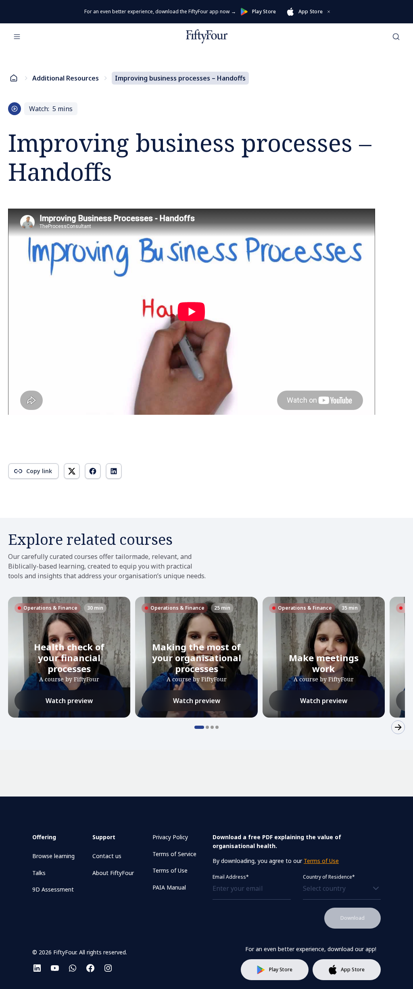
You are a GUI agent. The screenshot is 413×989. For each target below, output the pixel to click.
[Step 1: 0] (199, 727)
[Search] (396, 37)
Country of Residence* (329, 876)
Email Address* (231, 876)
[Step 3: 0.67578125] (212, 727)
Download (352, 918)
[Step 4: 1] (217, 727)
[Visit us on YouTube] (55, 968)
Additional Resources (65, 78)
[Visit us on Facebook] (90, 968)
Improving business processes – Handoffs (180, 78)
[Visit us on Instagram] (108, 968)
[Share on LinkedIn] (114, 471)
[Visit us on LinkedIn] (37, 968)
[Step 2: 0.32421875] (207, 727)
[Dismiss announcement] (328, 11)
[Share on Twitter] (72, 471)
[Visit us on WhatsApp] (72, 968)
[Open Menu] (17, 37)
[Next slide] (398, 727)
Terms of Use (321, 861)
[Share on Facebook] (93, 471)
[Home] (206, 37)
